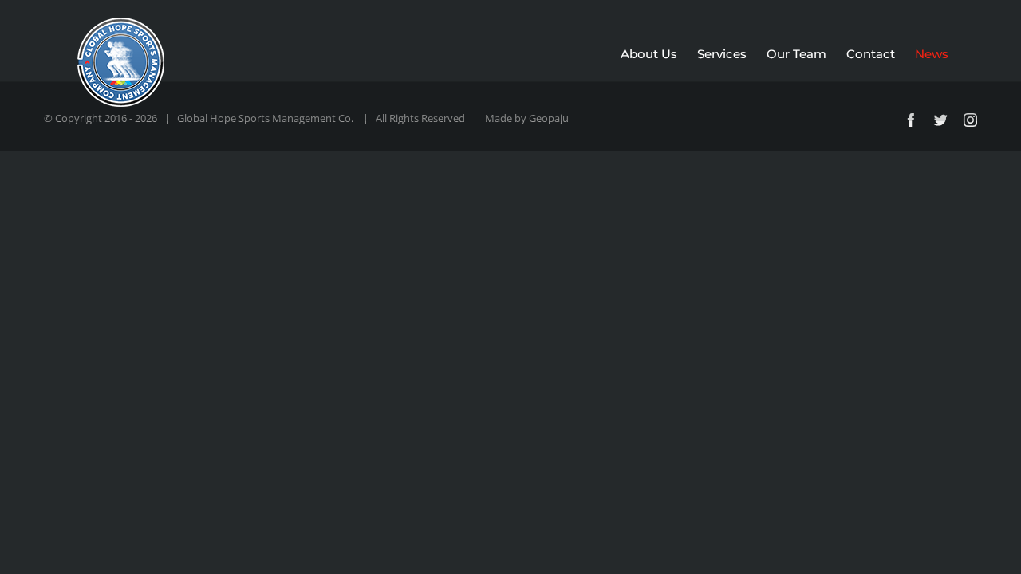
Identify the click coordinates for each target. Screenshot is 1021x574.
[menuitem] (659, 54)
